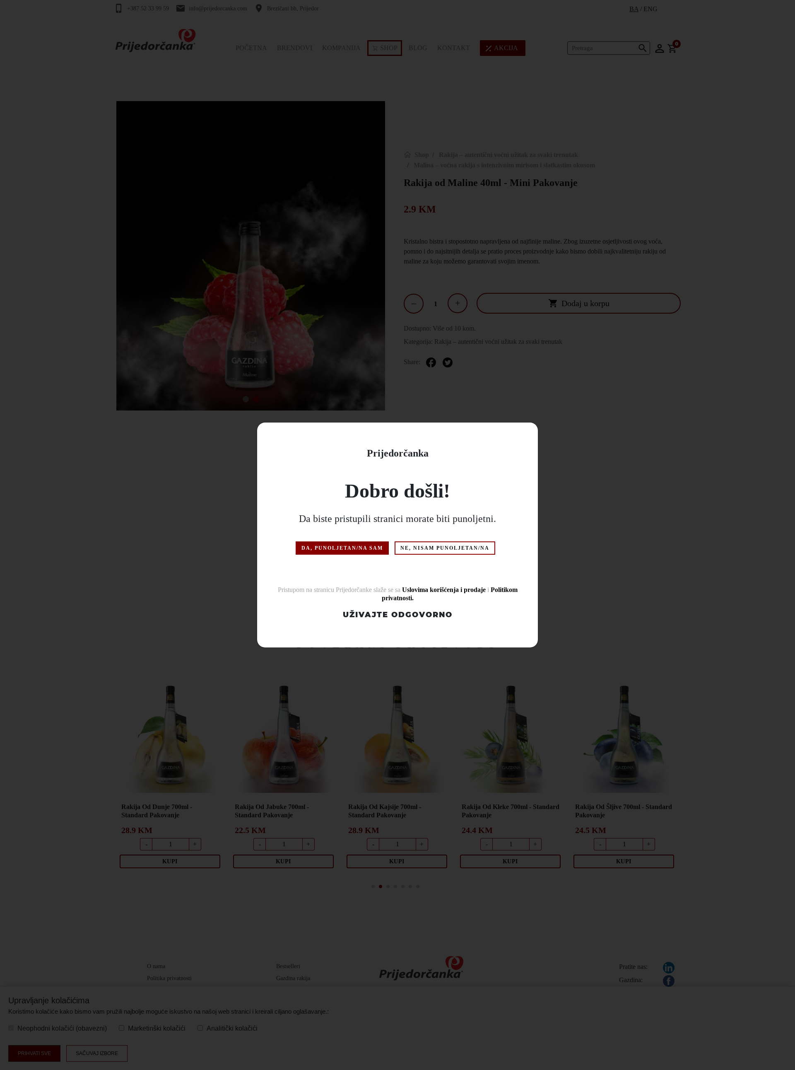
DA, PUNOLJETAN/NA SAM (342, 548)
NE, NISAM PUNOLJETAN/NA (444, 548)
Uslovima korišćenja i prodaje (444, 589)
